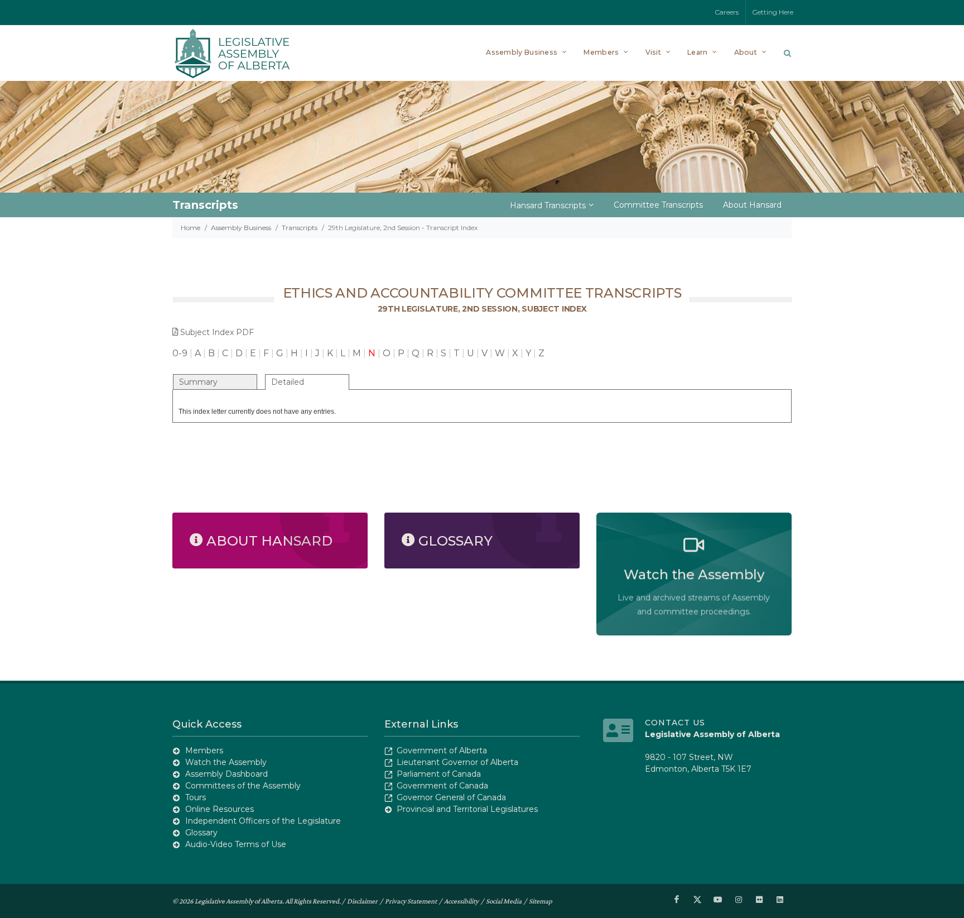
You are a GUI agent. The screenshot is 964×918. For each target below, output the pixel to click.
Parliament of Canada (439, 774)
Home (190, 227)
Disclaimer (362, 901)
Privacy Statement (411, 901)
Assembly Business (241, 227)
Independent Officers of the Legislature (263, 821)
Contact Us (675, 723)
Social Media (504, 901)
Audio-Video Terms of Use (235, 844)
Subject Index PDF (217, 332)
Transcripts (299, 227)
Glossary (201, 833)
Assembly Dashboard (226, 774)
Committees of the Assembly (243, 786)
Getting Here (773, 12)
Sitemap (540, 901)
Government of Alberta (442, 750)
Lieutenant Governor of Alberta (457, 762)
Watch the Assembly (226, 762)
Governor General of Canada (451, 797)
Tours (195, 797)
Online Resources (219, 809)
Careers (727, 12)
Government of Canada (442, 786)
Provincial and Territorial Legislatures (467, 809)
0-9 (179, 353)
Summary (198, 382)
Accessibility (461, 901)
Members (204, 750)
